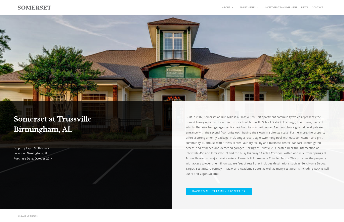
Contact (317, 7)
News (304, 7)
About (226, 7)
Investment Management (281, 7)
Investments (247, 7)
